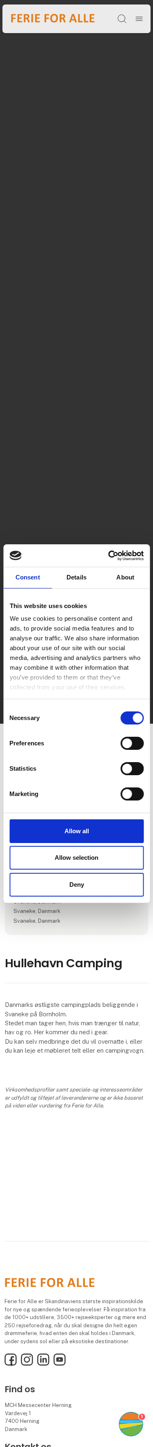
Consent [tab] (28, 577)
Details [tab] (76, 577)
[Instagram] (27, 1364)
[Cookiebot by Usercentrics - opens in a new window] (109, 555)
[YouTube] (59, 1364)
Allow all (76, 830)
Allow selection (76, 857)
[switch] (132, 743)
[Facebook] (10, 1364)
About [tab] (125, 577)
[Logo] (53, 18)
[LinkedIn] (43, 1364)
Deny (76, 884)
